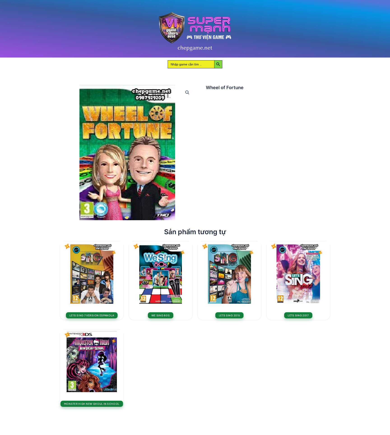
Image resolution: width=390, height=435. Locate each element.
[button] (187, 92)
